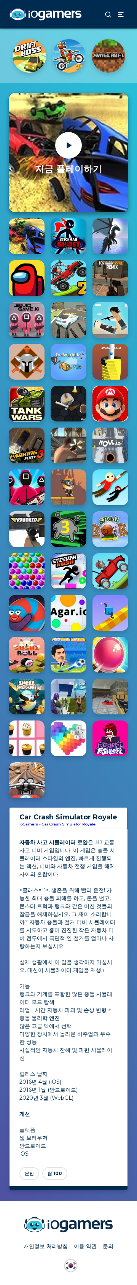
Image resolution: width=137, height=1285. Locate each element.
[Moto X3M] (69, 56)
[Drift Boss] (29, 56)
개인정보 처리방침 (46, 1246)
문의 (108, 1246)
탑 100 (55, 1173)
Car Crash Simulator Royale (69, 824)
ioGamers (28, 824)
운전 (29, 1173)
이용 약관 (85, 1246)
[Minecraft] (108, 56)
